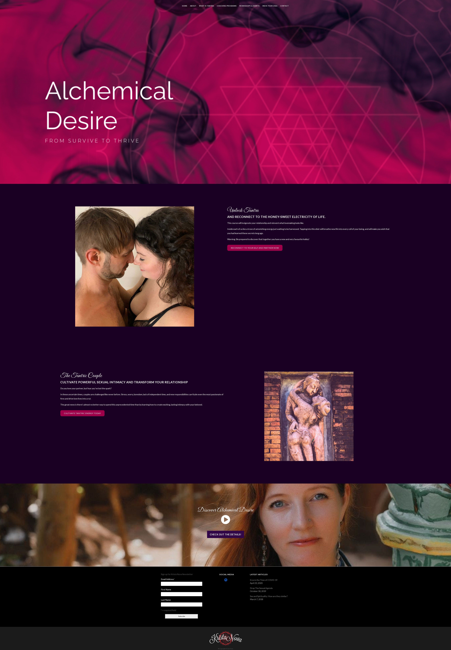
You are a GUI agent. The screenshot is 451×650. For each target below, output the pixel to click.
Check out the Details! (225, 534)
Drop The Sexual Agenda (261, 588)
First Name (166, 589)
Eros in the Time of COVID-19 (263, 580)
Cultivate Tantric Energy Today (82, 413)
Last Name (166, 600)
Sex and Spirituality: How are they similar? (269, 596)
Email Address (168, 579)
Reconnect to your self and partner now (255, 248)
